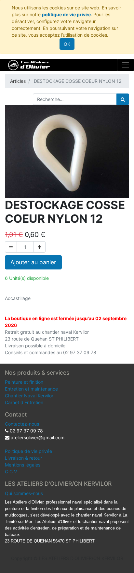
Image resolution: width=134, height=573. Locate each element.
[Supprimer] (11, 247)
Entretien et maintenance (31, 389)
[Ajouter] (40, 247)
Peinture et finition (24, 382)
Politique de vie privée (28, 451)
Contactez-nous (22, 424)
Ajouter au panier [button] (33, 262)
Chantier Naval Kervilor (29, 395)
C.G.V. (11, 471)
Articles (18, 81)
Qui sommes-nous (24, 493)
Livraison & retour (23, 458)
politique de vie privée (66, 14)
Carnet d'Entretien (24, 402)
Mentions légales (22, 464)
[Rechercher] (122, 99)
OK (67, 44)
